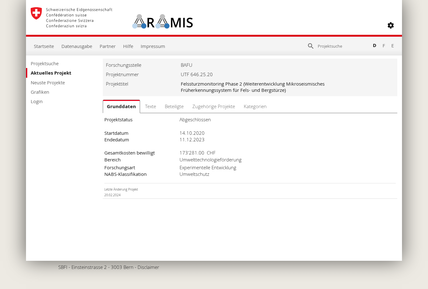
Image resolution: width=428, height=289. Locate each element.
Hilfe (128, 46)
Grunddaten (121, 106)
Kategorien (255, 106)
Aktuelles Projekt (51, 73)
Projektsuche (45, 63)
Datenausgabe (76, 46)
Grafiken (40, 92)
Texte (150, 106)
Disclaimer (148, 267)
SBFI (62, 267)
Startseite (44, 46)
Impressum (153, 46)
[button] (390, 25)
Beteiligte (174, 106)
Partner (108, 46)
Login (37, 101)
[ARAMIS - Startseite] (112, 25)
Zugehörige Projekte (213, 106)
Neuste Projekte (48, 82)
